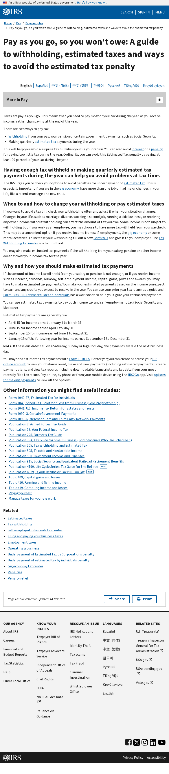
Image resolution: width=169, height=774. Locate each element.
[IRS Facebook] (128, 741)
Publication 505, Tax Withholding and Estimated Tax (48, 445)
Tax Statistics (13, 663)
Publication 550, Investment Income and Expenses (46, 456)
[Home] (12, 11)
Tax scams (77, 654)
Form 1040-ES (79, 359)
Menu (160, 12)
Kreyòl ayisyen (154, 85)
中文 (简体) (60, 85)
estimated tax (45, 141)
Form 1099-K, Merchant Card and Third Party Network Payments (57, 419)
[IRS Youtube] (162, 741)
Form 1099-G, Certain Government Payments (42, 413)
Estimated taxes (20, 518)
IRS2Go (133, 374)
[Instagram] (144, 741)
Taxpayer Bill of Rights (48, 639)
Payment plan (34, 23)
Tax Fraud (77, 663)
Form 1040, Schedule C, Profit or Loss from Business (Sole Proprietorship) (64, 403)
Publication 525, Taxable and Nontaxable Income (45, 450)
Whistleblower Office (81, 689)
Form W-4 (101, 238)
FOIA (40, 688)
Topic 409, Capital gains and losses (35, 477)
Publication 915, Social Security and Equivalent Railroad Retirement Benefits (66, 461)
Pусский (109, 667)
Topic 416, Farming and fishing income (37, 482)
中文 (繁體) (81, 85)
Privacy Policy (133, 757)
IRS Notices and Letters (81, 634)
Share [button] (120, 599)
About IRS (10, 631)
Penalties (15, 572)
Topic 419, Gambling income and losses (38, 487)
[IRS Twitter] (136, 741)
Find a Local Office (17, 681)
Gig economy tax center (25, 566)
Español (41, 85)
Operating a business (23, 548)
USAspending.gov (149, 668)
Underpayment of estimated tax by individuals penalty (48, 560)
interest (138, 149)
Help (7, 672)
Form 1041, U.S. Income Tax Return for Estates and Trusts (52, 408)
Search (127, 12)
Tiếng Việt (131, 85)
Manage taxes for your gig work (32, 498)
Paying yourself (20, 493)
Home (8, 23)
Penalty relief (18, 578)
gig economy (69, 188)
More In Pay (17, 99)
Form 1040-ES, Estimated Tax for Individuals (36, 295)
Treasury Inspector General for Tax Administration (150, 645)
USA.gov (142, 659)
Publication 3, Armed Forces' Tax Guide (37, 424)
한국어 (98, 85)
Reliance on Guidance (45, 714)
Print (147, 599)
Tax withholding (20, 524)
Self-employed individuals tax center (35, 530)
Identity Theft (80, 645)
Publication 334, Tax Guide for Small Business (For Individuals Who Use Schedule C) (70, 440)
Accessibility (156, 757)
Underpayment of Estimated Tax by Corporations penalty (51, 554)
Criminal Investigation (80, 675)
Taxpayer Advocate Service (51, 654)
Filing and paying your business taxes (35, 536)
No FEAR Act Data (50, 697)
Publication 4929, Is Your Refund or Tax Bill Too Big (50, 472)
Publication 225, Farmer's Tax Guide (35, 434)
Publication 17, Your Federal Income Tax (38, 429)
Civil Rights (45, 679)
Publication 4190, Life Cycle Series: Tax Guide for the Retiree (57, 466)
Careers (9, 640)
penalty (157, 149)
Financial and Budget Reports (15, 652)
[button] (144, 12)
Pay (18, 23)
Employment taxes (22, 542)
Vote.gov (142, 682)
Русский (114, 85)
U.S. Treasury (145, 631)
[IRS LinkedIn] (153, 741)
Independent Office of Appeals (51, 668)
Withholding (18, 136)
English (26, 85)
